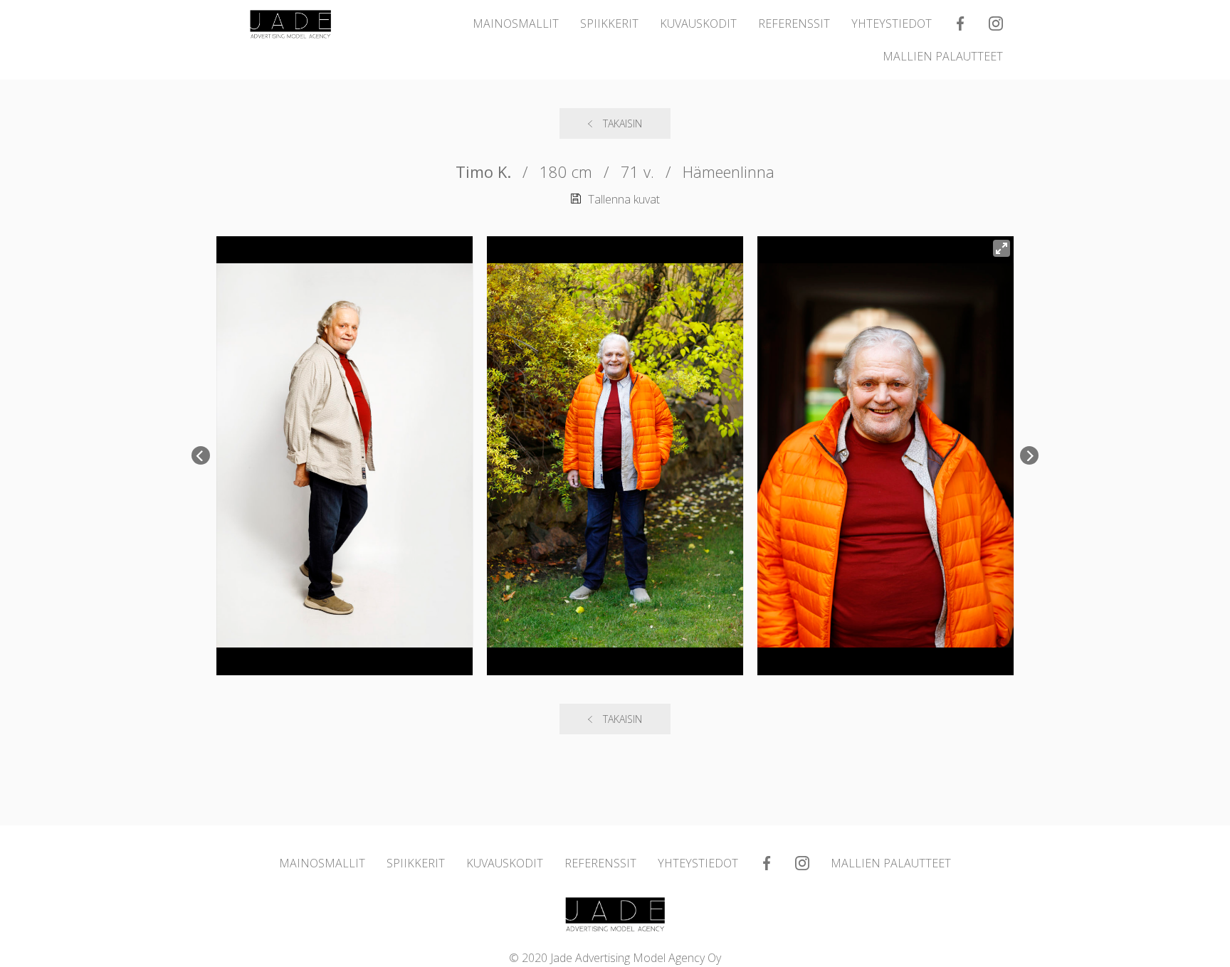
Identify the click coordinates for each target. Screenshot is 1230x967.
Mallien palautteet (943, 56)
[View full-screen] (1001, 248)
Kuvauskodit (698, 23)
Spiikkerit (609, 23)
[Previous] (200, 455)
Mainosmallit (516, 23)
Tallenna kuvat (624, 199)
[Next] (1029, 455)
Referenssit (794, 23)
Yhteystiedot (891, 23)
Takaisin (622, 123)
